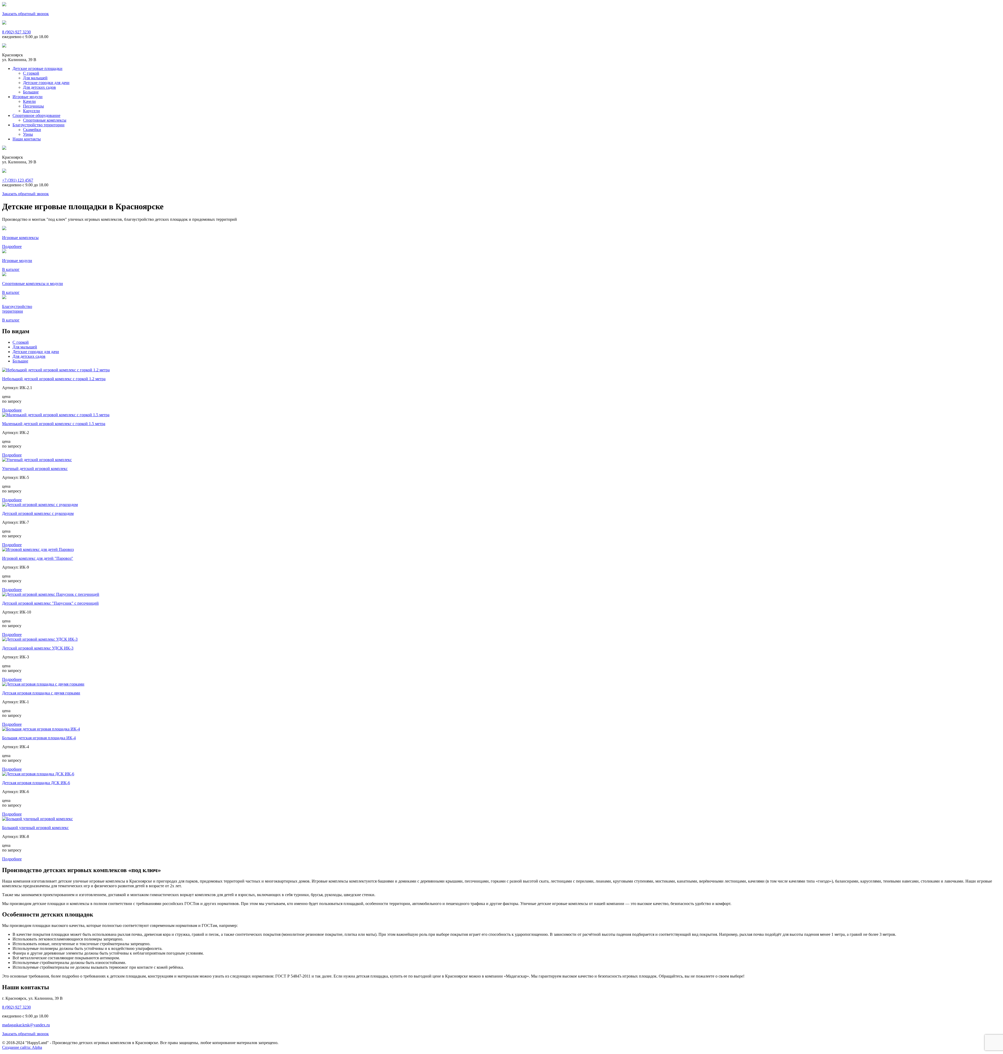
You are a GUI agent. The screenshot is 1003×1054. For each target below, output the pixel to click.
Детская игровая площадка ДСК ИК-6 (36, 783)
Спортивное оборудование (36, 115)
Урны (28, 134)
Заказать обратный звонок (25, 13)
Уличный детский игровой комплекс (35, 468)
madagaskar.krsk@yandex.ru (26, 1025)
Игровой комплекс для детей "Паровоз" (37, 558)
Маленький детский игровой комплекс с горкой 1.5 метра (53, 423)
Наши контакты (27, 139)
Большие (31, 92)
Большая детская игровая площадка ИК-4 (39, 738)
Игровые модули (28, 96)
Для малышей (35, 78)
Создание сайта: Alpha (22, 1047)
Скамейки (32, 129)
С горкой (31, 73)
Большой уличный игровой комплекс (35, 827)
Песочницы (33, 106)
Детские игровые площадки (37, 68)
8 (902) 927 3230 (16, 32)
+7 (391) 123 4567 (17, 180)
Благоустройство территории (39, 125)
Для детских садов (39, 87)
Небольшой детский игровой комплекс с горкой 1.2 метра (54, 379)
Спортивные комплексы (44, 120)
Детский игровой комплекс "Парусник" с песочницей (50, 603)
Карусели (31, 111)
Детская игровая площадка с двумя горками (41, 693)
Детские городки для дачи (46, 82)
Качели (29, 101)
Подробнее (12, 410)
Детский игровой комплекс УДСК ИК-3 (37, 648)
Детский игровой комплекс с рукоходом (38, 513)
